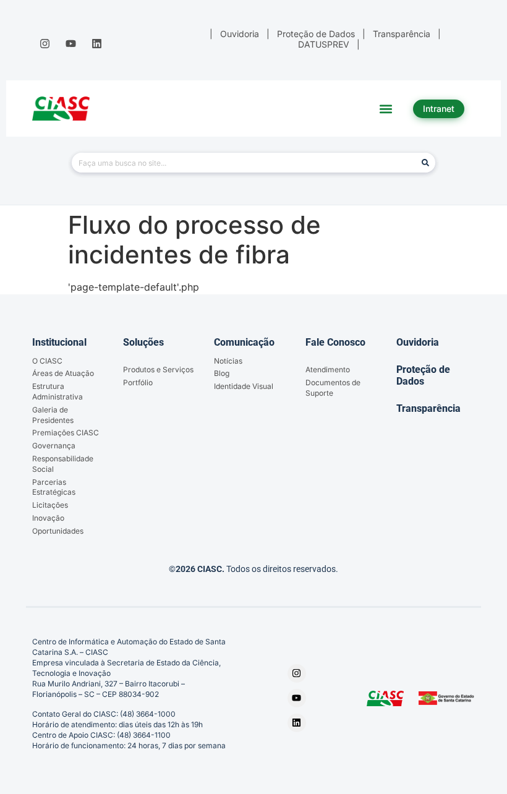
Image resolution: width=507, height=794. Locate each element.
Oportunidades (57, 531)
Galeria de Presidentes (53, 415)
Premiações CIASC (65, 432)
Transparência (428, 408)
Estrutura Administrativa (57, 391)
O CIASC (47, 360)
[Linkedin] (97, 43)
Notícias (228, 360)
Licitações (50, 505)
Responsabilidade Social (62, 464)
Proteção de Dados (423, 375)
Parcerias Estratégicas (53, 487)
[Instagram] (44, 43)
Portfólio (138, 382)
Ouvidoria (417, 342)
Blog (221, 373)
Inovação (48, 518)
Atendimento (327, 369)
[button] (386, 108)
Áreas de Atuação (63, 373)
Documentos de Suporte (332, 388)
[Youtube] (70, 43)
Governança (53, 445)
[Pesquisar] (425, 163)
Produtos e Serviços (158, 369)
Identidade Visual (243, 386)
